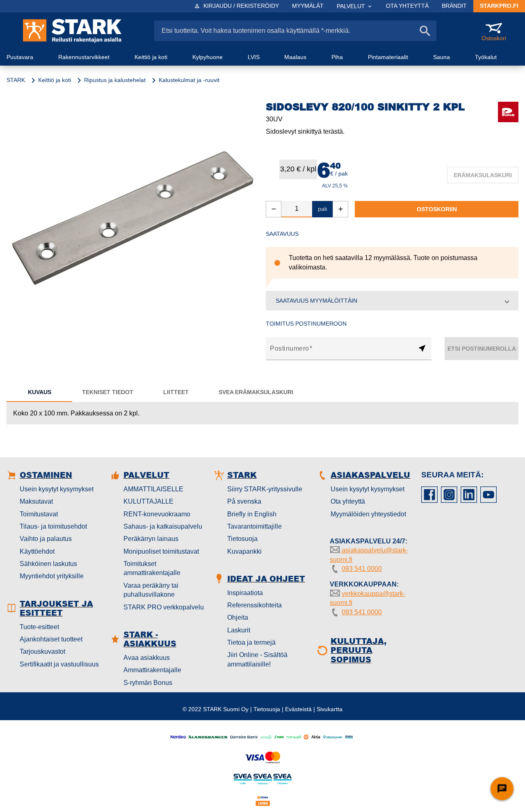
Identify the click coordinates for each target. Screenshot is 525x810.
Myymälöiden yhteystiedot (368, 514)
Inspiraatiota (245, 592)
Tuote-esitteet (39, 626)
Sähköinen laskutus (48, 563)
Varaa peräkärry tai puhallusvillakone (150, 590)
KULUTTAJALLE (148, 501)
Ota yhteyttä (348, 501)
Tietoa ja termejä (251, 642)
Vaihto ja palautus (46, 538)
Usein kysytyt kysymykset (57, 489)
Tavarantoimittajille (254, 526)
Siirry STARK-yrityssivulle (264, 489)
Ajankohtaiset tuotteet (51, 639)
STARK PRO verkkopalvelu (163, 607)
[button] (392, 300)
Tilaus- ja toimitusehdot (53, 526)
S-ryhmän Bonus (147, 682)
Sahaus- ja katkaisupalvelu (162, 526)
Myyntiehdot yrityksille (52, 576)
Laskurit (238, 630)
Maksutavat (36, 501)
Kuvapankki (244, 551)
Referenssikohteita (254, 605)
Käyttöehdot (37, 551)
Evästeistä (298, 709)
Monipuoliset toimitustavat (161, 551)
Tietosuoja (242, 538)
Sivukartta (329, 709)
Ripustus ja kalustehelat (115, 80)
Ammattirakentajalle (152, 669)
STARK (16, 80)
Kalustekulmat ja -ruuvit (189, 80)
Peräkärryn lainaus (150, 538)
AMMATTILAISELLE (153, 489)
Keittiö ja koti (54, 80)
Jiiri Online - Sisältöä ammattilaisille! (257, 659)
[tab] (39, 392)
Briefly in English (251, 514)
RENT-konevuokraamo (156, 514)
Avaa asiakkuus (146, 657)
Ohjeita (237, 617)
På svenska (244, 501)
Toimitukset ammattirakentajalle (151, 568)
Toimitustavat (39, 514)
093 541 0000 (362, 568)
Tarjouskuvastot (42, 651)
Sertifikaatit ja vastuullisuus (59, 664)
